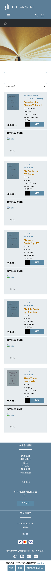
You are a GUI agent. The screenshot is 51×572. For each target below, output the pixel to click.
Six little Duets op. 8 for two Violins (31, 311)
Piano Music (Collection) (33, 97)
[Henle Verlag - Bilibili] (36, 556)
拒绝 (11, 568)
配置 (20, 568)
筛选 (27, 75)
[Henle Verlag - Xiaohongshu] (29, 556)
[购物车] (42, 15)
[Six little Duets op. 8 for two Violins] (13, 309)
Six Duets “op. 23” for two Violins (31, 173)
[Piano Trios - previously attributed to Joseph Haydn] (13, 378)
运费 (28, 551)
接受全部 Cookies (35, 568)
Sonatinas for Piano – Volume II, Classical (33, 104)
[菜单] (8, 15)
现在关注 (25, 503)
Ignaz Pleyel (29, 166)
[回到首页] (25, 6)
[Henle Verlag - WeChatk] (22, 556)
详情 (37, 124)
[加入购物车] (27, 124)
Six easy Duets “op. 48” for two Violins (31, 242)
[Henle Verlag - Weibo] (15, 556)
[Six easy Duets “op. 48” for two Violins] (13, 240)
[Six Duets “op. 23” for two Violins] (13, 171)
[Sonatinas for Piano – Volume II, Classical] (13, 102)
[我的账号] (36, 15)
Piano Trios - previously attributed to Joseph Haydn (31, 380)
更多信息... (41, 563)
